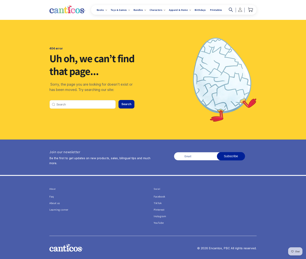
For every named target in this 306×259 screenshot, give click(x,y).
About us (54, 203)
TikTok (158, 203)
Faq (51, 196)
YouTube (159, 222)
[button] (102, 10)
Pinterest (159, 209)
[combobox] (83, 104)
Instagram (160, 216)
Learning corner (58, 209)
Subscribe (231, 156)
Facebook (159, 196)
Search (126, 104)
